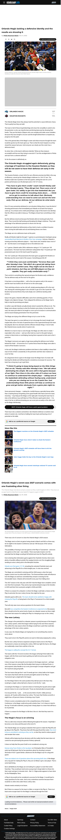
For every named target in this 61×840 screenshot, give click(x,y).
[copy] (14, 39)
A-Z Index (51, 825)
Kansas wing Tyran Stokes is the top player (18, 748)
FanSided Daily (8, 823)
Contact (32, 820)
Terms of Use (52, 823)
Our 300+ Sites (52, 820)
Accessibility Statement (37, 825)
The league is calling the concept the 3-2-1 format (20, 650)
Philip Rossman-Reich (11, 35)
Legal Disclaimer (22, 825)
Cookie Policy (8, 825)
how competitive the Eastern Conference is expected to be (28, 609)
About (6, 820)
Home (6, 808)
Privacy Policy (34, 823)
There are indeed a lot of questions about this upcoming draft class (26, 758)
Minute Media (11, 832)
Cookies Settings (9, 828)
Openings (20, 820)
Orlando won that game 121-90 (14, 566)
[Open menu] (4, 2)
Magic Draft (13, 808)
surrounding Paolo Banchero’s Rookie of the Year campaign (23, 239)
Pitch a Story (21, 823)
